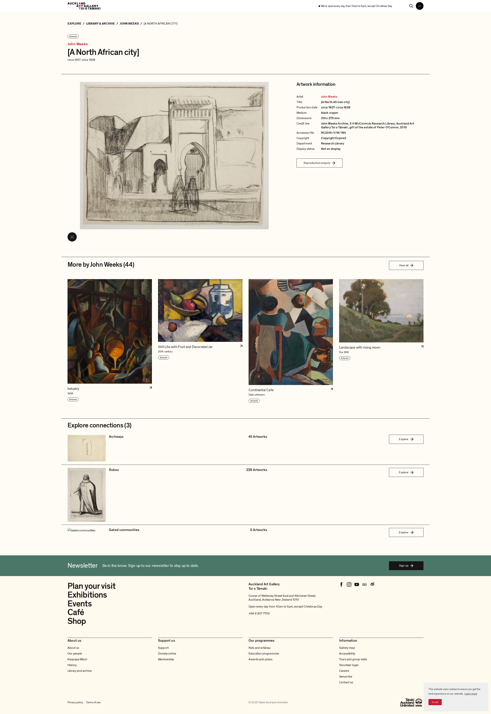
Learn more (471, 694)
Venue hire (345, 676)
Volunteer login (348, 665)
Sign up (403, 565)
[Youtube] (356, 584)
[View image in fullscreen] (72, 237)
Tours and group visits (353, 659)
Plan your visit (91, 586)
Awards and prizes (260, 659)
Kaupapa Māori (77, 659)
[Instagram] (349, 584)
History (72, 665)
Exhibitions (87, 594)
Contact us (346, 682)
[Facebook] (341, 584)
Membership (166, 659)
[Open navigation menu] (419, 6)
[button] (110, 341)
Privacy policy (75, 702)
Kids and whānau (259, 648)
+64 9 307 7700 (259, 613)
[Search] (411, 6)
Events (80, 603)
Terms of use (93, 702)
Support (163, 648)
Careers (344, 671)
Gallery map (347, 648)
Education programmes (264, 653)
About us (73, 648)
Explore (403, 439)
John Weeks (78, 44)
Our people (75, 653)
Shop (77, 621)
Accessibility (347, 653)
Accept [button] (435, 702)
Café (76, 612)
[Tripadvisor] (364, 584)
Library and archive (80, 671)
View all (403, 265)
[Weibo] (372, 584)
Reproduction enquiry (317, 163)
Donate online (167, 653)
